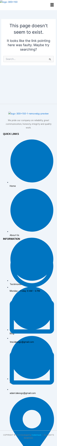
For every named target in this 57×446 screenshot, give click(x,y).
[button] (52, 5)
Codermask (36, 435)
